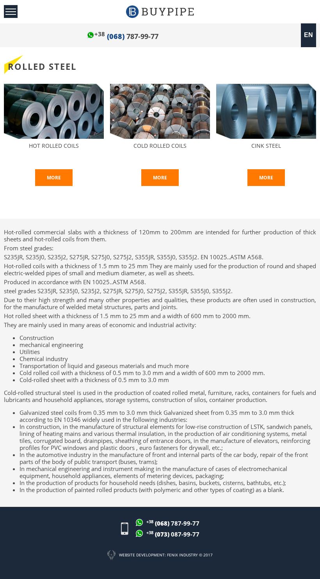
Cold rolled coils (160, 146)
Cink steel (266, 146)
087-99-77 (172, 534)
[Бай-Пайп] (160, 11)
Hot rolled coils (54, 146)
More (54, 177)
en (308, 35)
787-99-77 (126, 36)
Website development (142, 555)
